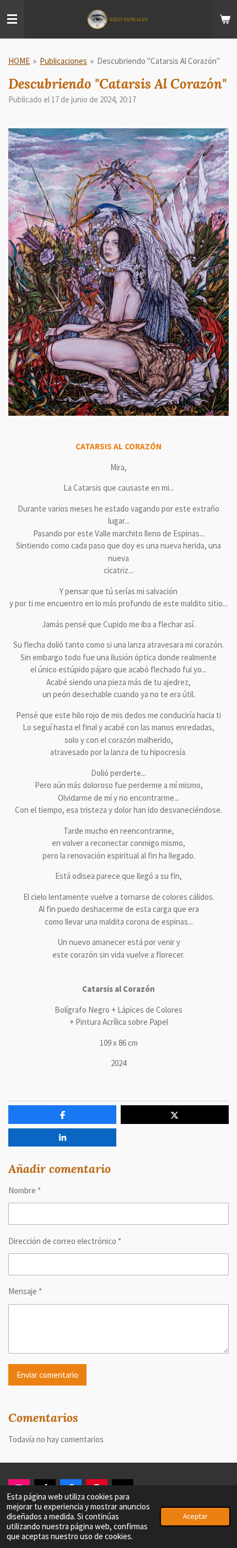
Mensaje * (25, 1291)
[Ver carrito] (225, 19)
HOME (19, 61)
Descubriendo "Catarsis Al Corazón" (158, 61)
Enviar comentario (47, 1375)
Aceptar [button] (195, 1516)
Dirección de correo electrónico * (64, 1241)
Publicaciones (63, 61)
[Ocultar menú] (12, 19)
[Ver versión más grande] (118, 272)
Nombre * (24, 1190)
